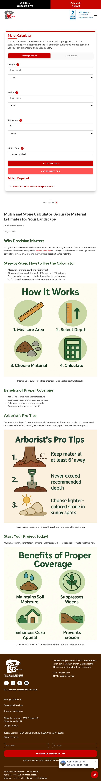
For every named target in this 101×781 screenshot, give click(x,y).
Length (24, 64)
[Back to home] (9, 14)
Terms (29, 778)
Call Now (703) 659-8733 (25, 4)
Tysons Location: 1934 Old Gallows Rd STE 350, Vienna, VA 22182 (34, 732)
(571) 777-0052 (11, 737)
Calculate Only (50, 163)
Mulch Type (26, 148)
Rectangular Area (29, 56)
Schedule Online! (75, 4)
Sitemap (7, 778)
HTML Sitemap (40, 778)
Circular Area (71, 56)
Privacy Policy (19, 778)
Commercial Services (13, 705)
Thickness (26, 120)
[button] (95, 14)
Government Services (13, 711)
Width (23, 92)
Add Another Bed (50, 171)
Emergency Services (13, 699)
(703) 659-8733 (11, 725)
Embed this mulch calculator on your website (33, 186)
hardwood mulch (43, 250)
